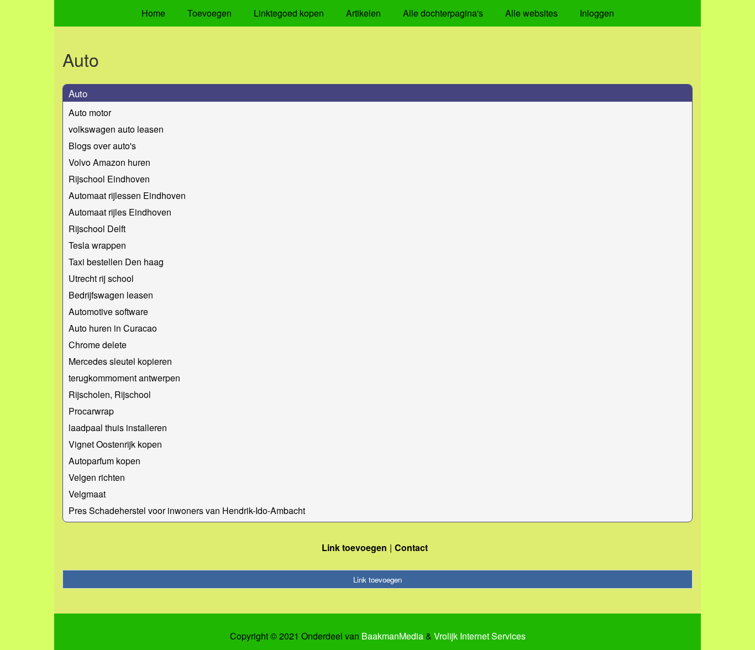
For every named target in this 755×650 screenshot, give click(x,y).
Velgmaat (87, 494)
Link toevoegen (354, 547)
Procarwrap (91, 411)
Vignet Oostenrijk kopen (115, 444)
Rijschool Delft (97, 228)
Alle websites (531, 13)
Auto (78, 93)
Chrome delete (98, 344)
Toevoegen (209, 13)
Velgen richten (97, 477)
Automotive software (108, 311)
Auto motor (90, 112)
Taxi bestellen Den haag (116, 261)
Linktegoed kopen (289, 13)
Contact (411, 547)
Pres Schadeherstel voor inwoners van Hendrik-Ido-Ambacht (187, 510)
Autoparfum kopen (104, 460)
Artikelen (363, 13)
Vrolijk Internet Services (480, 636)
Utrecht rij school (101, 278)
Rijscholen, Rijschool (110, 394)
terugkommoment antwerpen (124, 377)
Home (153, 13)
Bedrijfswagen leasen (111, 295)
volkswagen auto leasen (116, 129)
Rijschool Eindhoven (109, 178)
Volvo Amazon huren (109, 162)
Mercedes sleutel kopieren (120, 361)
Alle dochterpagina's (443, 13)
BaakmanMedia (392, 636)
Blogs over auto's (102, 145)
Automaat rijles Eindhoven (120, 212)
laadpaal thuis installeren (118, 427)
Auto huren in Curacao (113, 328)
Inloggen (597, 13)
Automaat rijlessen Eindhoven (127, 195)
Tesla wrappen (97, 245)
